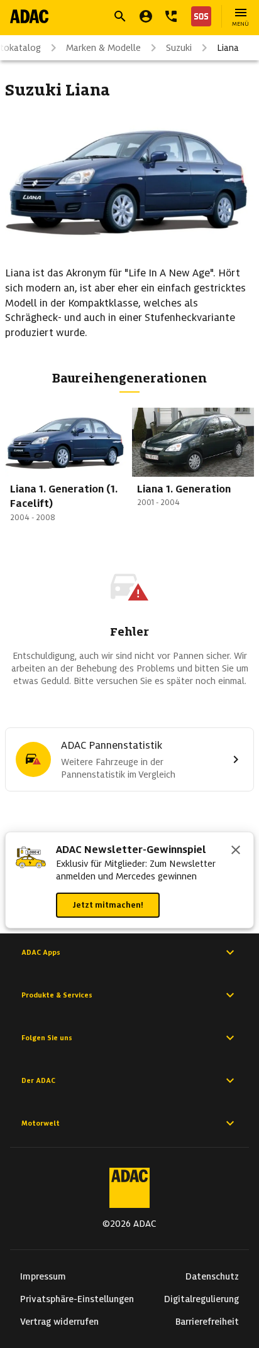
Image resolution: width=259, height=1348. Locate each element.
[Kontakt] (171, 16)
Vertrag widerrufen (59, 1321)
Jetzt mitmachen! (107, 905)
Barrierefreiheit (207, 1321)
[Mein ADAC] (145, 16)
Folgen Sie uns (46, 1037)
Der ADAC (38, 1080)
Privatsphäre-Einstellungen (77, 1299)
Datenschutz (212, 1276)
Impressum (43, 1276)
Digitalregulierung (201, 1299)
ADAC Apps (40, 952)
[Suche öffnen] (120, 16)
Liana (228, 47)
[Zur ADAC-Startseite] (29, 16)
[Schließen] (235, 851)
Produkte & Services (56, 995)
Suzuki (179, 47)
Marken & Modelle (103, 47)
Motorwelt (40, 1123)
